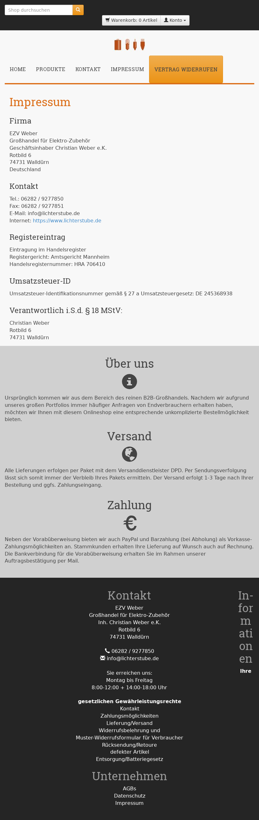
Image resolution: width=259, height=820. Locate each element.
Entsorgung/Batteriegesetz (129, 759)
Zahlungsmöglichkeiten (129, 716)
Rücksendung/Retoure (129, 745)
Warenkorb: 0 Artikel (133, 20)
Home (18, 69)
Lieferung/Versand (129, 723)
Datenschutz (129, 796)
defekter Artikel (129, 752)
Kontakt (88, 69)
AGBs (129, 789)
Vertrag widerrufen (185, 69)
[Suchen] (78, 10)
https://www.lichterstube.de (67, 221)
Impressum (127, 69)
